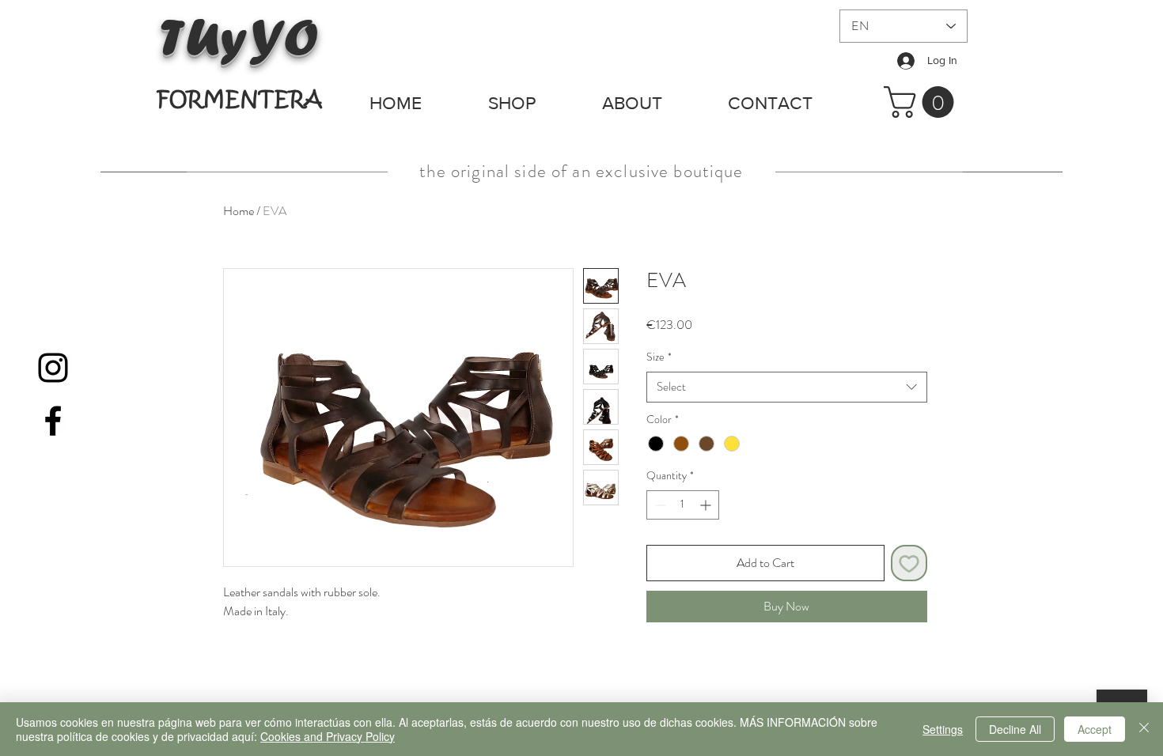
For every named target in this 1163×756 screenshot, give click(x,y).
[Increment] (707, 505)
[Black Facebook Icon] (53, 420)
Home (238, 211)
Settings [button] (942, 729)
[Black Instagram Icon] (53, 367)
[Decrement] (659, 505)
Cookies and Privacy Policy (327, 736)
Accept (1095, 729)
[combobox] (786, 387)
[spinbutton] (683, 505)
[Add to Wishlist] (909, 563)
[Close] (1144, 729)
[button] (922, 102)
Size (659, 357)
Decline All (1015, 729)
